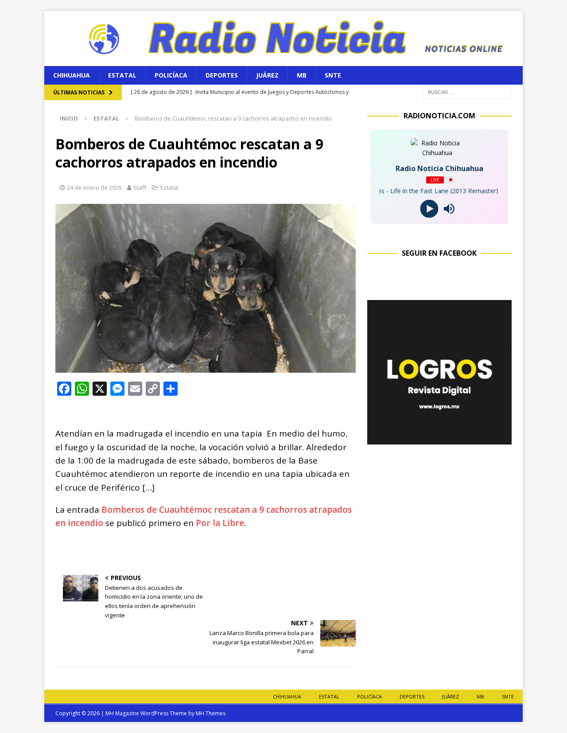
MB (302, 75)
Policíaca (171, 75)
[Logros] (439, 439)
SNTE (333, 75)
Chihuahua (71, 75)
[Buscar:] (467, 91)
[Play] (429, 208)
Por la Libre (220, 523)
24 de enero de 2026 (94, 187)
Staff (139, 187)
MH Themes (210, 713)
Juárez (267, 75)
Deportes (222, 75)
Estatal (122, 75)
